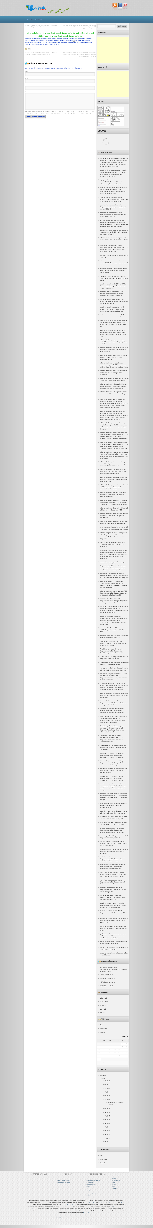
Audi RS (107, 1138)
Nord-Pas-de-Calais (91, 1188)
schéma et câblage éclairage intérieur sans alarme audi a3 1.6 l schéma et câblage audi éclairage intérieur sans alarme (114, 394)
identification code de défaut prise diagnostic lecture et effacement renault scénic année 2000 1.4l (113, 215)
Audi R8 (107, 1134)
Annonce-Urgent (45, 1202)
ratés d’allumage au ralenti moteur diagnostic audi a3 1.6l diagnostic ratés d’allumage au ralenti (113, 882)
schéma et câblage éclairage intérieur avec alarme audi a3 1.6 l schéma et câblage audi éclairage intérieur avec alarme (114, 386)
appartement (88, 1206)
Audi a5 (107, 1095)
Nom (27, 71)
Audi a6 (107, 1099)
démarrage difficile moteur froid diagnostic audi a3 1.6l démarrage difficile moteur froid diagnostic (114, 920)
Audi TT (107, 1142)
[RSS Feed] (115, 6)
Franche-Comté (115, 1192)
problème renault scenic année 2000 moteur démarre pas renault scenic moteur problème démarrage (114, 301)
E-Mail (27, 78)
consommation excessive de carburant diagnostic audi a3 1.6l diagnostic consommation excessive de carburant (112, 830)
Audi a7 (107, 1116)
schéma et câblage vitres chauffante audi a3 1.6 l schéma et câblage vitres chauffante (113, 373)
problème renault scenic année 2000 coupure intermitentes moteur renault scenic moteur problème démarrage (112, 309)
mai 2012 (103, 1013)
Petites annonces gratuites (63, 1182)
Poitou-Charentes (90, 1184)
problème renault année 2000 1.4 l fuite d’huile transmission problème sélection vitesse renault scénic (113, 286)
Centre (113, 1190)
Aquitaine (114, 1184)
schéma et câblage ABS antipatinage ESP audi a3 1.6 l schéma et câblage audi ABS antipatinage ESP (113, 479)
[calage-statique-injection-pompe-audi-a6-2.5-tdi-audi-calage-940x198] (117, 111)
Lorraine (88, 1192)
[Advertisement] (113, 50)
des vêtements (73, 1204)
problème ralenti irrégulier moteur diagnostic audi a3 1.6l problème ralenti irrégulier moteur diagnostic (113, 897)
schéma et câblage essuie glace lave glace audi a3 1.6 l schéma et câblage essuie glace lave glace (114, 349)
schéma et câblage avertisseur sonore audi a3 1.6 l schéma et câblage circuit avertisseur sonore (114, 357)
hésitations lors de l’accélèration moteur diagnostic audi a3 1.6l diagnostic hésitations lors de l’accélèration (113, 867)
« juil (105, 1063)
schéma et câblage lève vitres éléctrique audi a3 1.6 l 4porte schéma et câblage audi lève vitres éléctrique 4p (113, 471)
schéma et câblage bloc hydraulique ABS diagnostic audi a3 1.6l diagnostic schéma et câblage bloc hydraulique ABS (113, 593)
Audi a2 (107, 1084)
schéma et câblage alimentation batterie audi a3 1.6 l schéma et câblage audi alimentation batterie (113, 495)
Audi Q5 (107, 1127)
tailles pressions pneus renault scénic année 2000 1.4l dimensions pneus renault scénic (114, 263)
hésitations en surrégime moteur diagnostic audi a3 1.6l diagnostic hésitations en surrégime (114, 851)
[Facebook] (120, 6)
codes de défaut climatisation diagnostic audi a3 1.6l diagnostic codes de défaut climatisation (113, 747)
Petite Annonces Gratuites (63, 1180)
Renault (102, 1032)
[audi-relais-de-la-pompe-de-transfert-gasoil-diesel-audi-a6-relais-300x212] (104, 121)
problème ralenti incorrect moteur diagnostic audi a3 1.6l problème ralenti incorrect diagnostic (113, 890)
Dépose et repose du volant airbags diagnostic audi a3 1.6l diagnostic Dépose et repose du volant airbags (113, 763)
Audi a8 (112, 978)
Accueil (29, 19)
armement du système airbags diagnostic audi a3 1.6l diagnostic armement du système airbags (113, 770)
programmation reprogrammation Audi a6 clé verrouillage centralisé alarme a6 (113, 969)
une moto (62, 1206)
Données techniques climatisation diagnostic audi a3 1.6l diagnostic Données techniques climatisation (114, 703)
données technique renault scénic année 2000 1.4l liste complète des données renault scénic (113, 270)
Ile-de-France (89, 1195)
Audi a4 (112, 986)
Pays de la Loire (116, 1193)
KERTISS (103, 986)
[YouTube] (125, 6)
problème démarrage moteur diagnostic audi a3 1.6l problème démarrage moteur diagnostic (113, 928)
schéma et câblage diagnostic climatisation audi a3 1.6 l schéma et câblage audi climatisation (114, 516)
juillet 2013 (103, 998)
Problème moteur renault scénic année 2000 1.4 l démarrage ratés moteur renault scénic (114, 278)
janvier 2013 (104, 1005)
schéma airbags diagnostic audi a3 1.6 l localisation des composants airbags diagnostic (113, 544)
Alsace (113, 1182)
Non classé (103, 1028)
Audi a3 (110, 975)
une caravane (69, 1206)
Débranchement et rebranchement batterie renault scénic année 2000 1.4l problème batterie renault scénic (114, 232)
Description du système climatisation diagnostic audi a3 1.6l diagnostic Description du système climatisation (112, 755)
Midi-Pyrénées (89, 1190)
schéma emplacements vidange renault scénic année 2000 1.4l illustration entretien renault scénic (114, 240)
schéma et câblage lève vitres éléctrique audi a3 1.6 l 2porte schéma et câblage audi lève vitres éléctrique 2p (113, 464)
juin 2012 (103, 1009)
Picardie (88, 1186)
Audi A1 (107, 1081)
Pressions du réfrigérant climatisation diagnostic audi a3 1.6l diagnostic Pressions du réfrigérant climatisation (112, 710)
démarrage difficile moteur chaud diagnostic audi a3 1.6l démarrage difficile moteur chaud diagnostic (113, 913)
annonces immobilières (90, 1202)
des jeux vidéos (65, 1204)
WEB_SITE (58, 1217)
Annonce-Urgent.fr (87, 1212)
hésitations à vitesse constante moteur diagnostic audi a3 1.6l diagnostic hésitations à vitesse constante (112, 859)
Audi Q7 (107, 1131)
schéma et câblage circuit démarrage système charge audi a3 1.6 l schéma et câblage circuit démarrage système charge (114, 365)
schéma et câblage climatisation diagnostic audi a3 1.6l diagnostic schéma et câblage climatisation (114, 695)
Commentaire (28, 92)
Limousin (114, 1178)
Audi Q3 (107, 1123)
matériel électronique (113, 1202)
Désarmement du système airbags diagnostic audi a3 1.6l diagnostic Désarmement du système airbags (111, 778)
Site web (27, 85)
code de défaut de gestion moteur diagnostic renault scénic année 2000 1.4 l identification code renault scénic (114, 199)
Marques (38, 19)
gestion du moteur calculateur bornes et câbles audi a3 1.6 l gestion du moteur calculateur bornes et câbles (113, 936)
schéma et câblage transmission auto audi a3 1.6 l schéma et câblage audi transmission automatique (114, 487)
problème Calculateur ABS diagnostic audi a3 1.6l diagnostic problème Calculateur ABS (114, 630)
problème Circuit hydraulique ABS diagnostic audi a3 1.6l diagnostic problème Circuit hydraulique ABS (114, 601)
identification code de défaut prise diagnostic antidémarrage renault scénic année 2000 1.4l (113, 207)
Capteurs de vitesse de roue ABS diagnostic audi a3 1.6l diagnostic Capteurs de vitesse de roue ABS (114, 643)
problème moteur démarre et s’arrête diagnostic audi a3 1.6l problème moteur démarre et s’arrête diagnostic (113, 905)
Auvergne (114, 1186)
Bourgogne (114, 1188)
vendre (86, 1200)
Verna (102, 967)
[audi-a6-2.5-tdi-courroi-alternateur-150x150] (104, 111)
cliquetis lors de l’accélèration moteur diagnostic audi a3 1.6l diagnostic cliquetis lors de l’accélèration (114, 843)
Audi (29, 48)
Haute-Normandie (116, 1180)
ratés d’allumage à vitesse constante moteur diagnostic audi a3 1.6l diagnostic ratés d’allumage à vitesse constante (113, 874)
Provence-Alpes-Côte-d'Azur (93, 1180)
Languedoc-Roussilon (91, 1193)
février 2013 (104, 1001)
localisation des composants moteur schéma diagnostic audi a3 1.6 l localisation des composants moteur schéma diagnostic (114, 575)
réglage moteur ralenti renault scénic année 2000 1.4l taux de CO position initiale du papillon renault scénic (112, 182)
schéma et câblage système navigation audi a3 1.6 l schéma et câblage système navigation (113, 342)
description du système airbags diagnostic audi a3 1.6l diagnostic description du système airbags (114, 805)
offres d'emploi (101, 1202)
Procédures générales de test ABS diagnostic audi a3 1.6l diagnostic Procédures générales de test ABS (111, 651)
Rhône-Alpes (89, 1182)
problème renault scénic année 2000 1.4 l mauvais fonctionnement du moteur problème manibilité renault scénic (113, 294)
